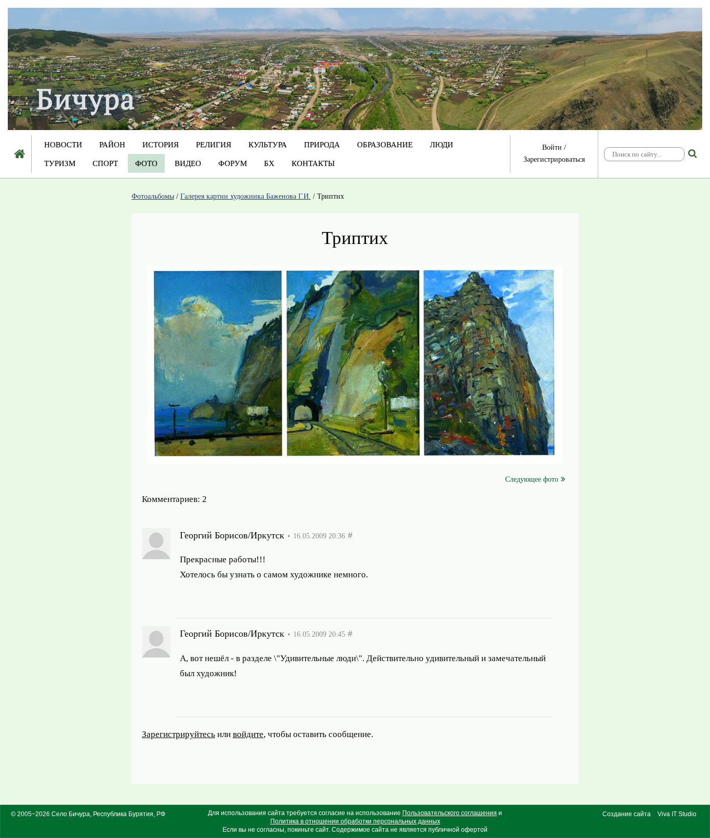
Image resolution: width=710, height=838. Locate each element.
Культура (267, 144)
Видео (188, 163)
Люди (441, 144)
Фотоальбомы (153, 196)
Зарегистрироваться (554, 159)
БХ (269, 163)
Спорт (105, 163)
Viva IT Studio (677, 814)
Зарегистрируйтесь (216, 600)
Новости (63, 144)
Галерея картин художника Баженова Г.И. (245, 196)
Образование (385, 144)
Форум (232, 163)
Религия (213, 144)
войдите (286, 600)
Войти (552, 147)
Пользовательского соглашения (449, 813)
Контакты (313, 163)
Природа (322, 144)
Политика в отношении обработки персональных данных (355, 821)
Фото (146, 163)
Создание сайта (626, 814)
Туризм (59, 163)
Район (112, 144)
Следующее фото (531, 479)
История (160, 144)
